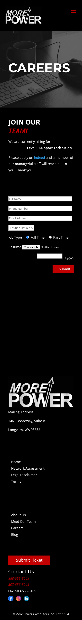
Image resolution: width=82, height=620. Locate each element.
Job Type (15, 237)
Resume (15, 247)
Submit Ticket (29, 560)
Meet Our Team (23, 521)
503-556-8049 (18, 584)
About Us (18, 515)
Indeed (40, 157)
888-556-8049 (18, 578)
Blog (14, 534)
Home (16, 462)
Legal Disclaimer (24, 475)
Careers (17, 528)
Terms (16, 481)
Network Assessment (28, 468)
